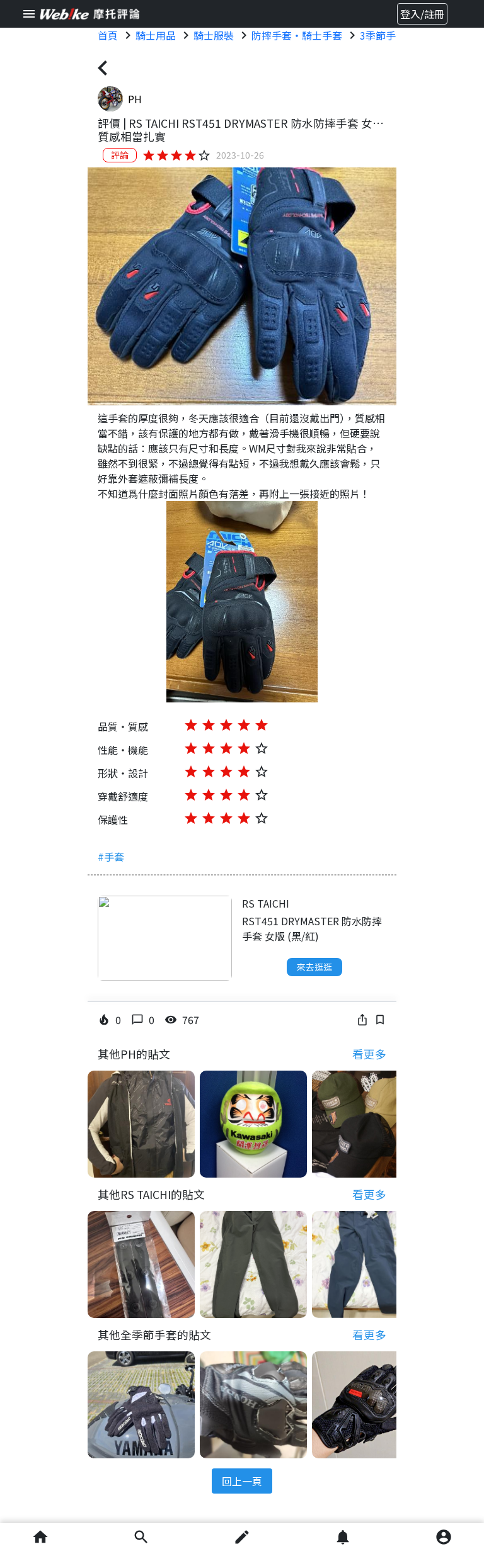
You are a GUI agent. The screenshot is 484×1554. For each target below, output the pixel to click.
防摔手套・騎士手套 (296, 35)
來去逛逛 (314, 966)
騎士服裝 (213, 35)
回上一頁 (242, 1481)
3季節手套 (383, 35)
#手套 (111, 856)
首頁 (108, 35)
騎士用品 (155, 35)
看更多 (369, 1054)
